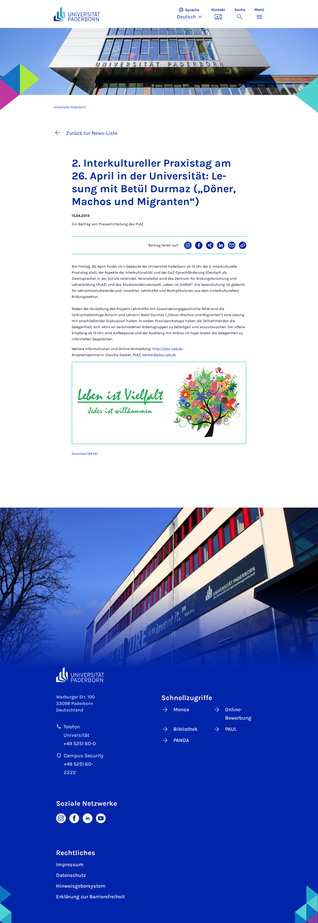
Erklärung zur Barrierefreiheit (90, 897)
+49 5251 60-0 (80, 744)
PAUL (231, 729)
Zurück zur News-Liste (91, 133)
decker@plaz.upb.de (159, 355)
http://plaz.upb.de (167, 349)
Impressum (70, 865)
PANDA (181, 740)
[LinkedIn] (87, 818)
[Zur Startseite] (77, 14)
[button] (192, 14)
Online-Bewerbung (238, 714)
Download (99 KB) (85, 454)
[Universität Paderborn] (80, 674)
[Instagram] (61, 818)
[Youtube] (101, 818)
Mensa (181, 710)
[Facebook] (74, 818)
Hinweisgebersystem (80, 886)
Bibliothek (185, 729)
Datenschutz (71, 875)
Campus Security (83, 756)
